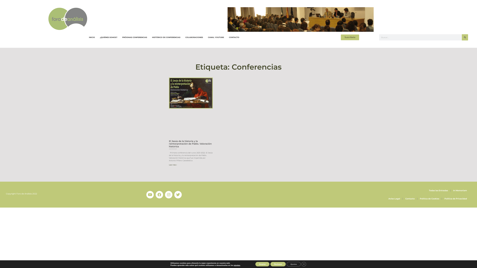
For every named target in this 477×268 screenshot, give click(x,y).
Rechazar (278, 264)
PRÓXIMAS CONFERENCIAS (134, 37)
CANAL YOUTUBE (216, 37)
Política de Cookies (429, 199)
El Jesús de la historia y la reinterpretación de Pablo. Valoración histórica (190, 144)
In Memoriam (460, 190)
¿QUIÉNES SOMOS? (108, 37)
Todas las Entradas (438, 190)
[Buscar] (465, 37)
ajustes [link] (237, 265)
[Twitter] (178, 194)
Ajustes (293, 264)
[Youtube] (150, 194)
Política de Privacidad (455, 199)
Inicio (92, 37)
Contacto (234, 37)
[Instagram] (168, 194)
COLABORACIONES (194, 37)
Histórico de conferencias (166, 37)
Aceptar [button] (262, 264)
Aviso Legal (394, 199)
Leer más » (173, 165)
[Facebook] (159, 194)
